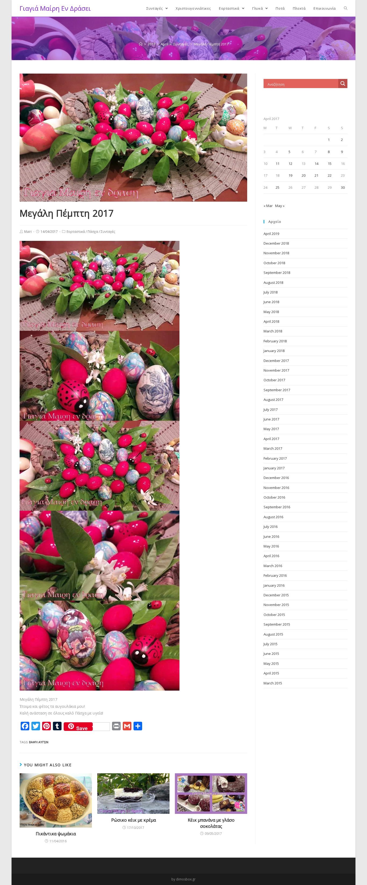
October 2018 (274, 262)
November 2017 (276, 370)
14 (316, 163)
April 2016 (271, 555)
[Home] (140, 44)
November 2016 (276, 487)
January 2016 (274, 585)
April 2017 (271, 438)
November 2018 (276, 253)
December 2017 (276, 360)
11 (277, 163)
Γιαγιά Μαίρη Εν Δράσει (55, 8)
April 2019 (271, 233)
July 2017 (271, 409)
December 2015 (276, 595)
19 (290, 175)
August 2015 (273, 634)
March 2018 (273, 331)
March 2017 (273, 448)
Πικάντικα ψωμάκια (56, 834)
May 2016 (271, 546)
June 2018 (271, 301)
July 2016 (271, 526)
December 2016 (276, 477)
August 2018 (273, 282)
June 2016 (271, 536)
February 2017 (275, 458)
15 (330, 163)
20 (303, 175)
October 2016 (274, 497)
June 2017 (271, 419)
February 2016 (275, 575)
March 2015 (273, 683)
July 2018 (271, 292)
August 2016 (273, 516)
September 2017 (277, 389)
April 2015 (271, 673)
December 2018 (276, 243)
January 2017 (274, 468)
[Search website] (345, 8)
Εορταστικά (76, 231)
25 (277, 187)
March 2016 (273, 565)
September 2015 (277, 624)
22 (330, 175)
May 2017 (271, 428)
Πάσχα (93, 231)
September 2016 (277, 507)
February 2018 (275, 341)
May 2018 (271, 311)
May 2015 (271, 663)
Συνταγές (108, 231)
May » (280, 205)
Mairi (28, 231)
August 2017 (273, 399)
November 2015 (276, 604)
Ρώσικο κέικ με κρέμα (133, 820)
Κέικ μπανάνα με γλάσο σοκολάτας (211, 823)
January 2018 (274, 350)
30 (343, 187)
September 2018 (277, 272)
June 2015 (271, 653)
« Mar (268, 205)
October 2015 (274, 614)
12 (290, 163)
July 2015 (271, 643)
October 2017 (274, 380)
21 (316, 175)
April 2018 (271, 321)
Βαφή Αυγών (38, 742)
